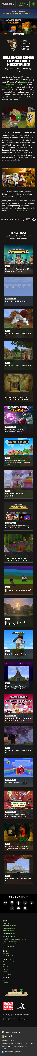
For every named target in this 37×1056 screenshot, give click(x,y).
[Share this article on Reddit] (28, 219)
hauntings (23, 82)
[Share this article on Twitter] (22, 219)
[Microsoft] (7, 1036)
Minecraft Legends (8, 930)
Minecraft (6, 923)
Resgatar (5, 983)
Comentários (7, 967)
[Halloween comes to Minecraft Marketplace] (18, 117)
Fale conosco (7, 974)
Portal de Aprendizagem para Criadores (14, 939)
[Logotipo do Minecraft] (9, 4)
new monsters (12, 84)
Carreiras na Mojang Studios (11, 941)
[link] (5, 903)
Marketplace (22, 210)
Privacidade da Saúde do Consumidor (12, 1043)
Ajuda (4, 964)
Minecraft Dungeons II (9, 926)
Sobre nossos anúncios (20, 1046)
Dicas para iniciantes (9, 962)
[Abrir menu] (33, 4)
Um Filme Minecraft (8, 946)
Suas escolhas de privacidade (13, 1052)
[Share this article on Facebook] (34, 219)
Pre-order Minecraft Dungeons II (16, 14)
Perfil (4, 980)
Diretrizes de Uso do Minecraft (9, 1019)
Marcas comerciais (7, 1046)
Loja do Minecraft (8, 956)
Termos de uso (29, 1043)
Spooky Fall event (8, 87)
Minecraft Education (9, 933)
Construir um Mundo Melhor (11, 944)
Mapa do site (7, 969)
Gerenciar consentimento (24, 1019)
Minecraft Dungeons (9, 928)
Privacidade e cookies (8, 1040)
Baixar (5, 972)
